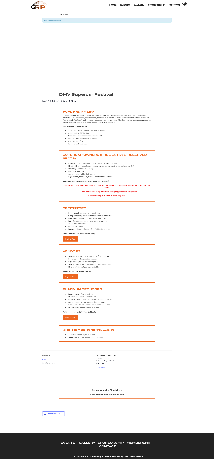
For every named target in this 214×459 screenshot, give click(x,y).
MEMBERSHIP (139, 443)
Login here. (116, 390)
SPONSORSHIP (111, 443)
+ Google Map (100, 367)
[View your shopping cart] (183, 5)
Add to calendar (54, 414)
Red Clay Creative (133, 456)
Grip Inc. (45, 359)
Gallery (139, 5)
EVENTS (68, 443)
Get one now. (117, 394)
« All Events (63, 15)
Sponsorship (157, 5)
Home (112, 5)
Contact (174, 5)
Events (125, 5)
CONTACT (107, 446)
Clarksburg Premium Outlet (106, 355)
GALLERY (87, 443)
